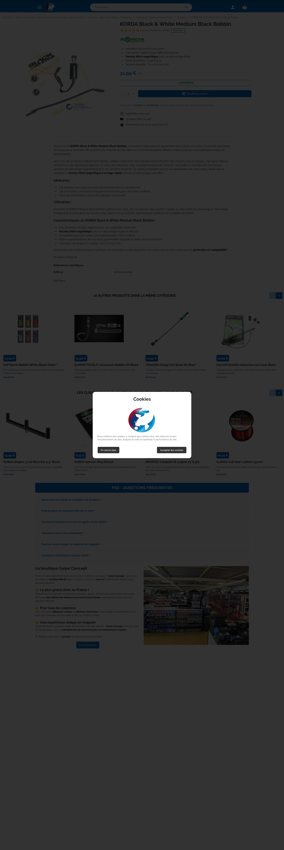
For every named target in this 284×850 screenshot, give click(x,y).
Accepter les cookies (171, 450)
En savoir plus (108, 450)
